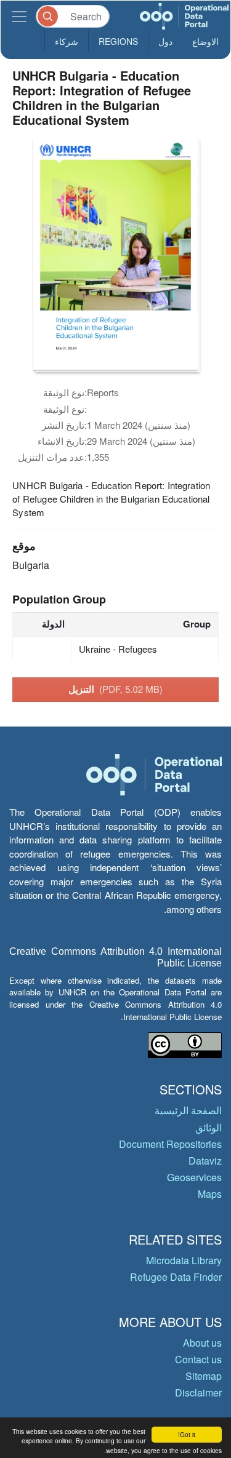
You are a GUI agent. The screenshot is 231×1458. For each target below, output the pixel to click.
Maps (210, 1194)
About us (202, 1343)
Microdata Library (184, 1260)
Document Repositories (170, 1144)
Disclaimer (198, 1392)
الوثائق (208, 1127)
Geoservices (194, 1177)
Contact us (198, 1359)
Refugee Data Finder (176, 1277)
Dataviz (205, 1160)
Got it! (186, 1434)
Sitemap (203, 1376)
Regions (118, 41)
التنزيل (115, 689)
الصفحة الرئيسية (188, 1110)
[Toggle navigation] (19, 16)
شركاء (66, 41)
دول (165, 41)
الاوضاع (205, 41)
